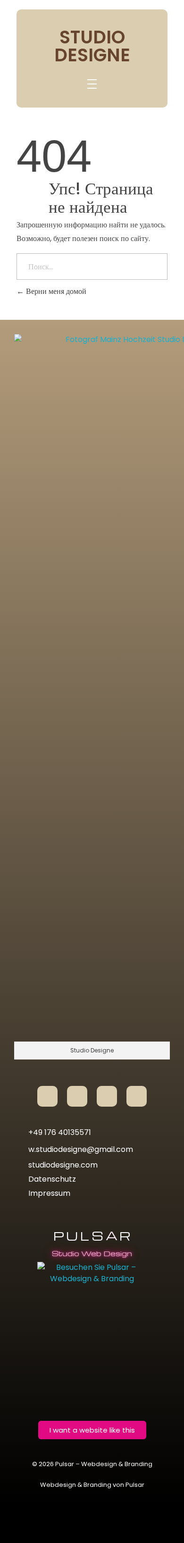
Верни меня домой (55, 291)
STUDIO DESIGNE (92, 46)
